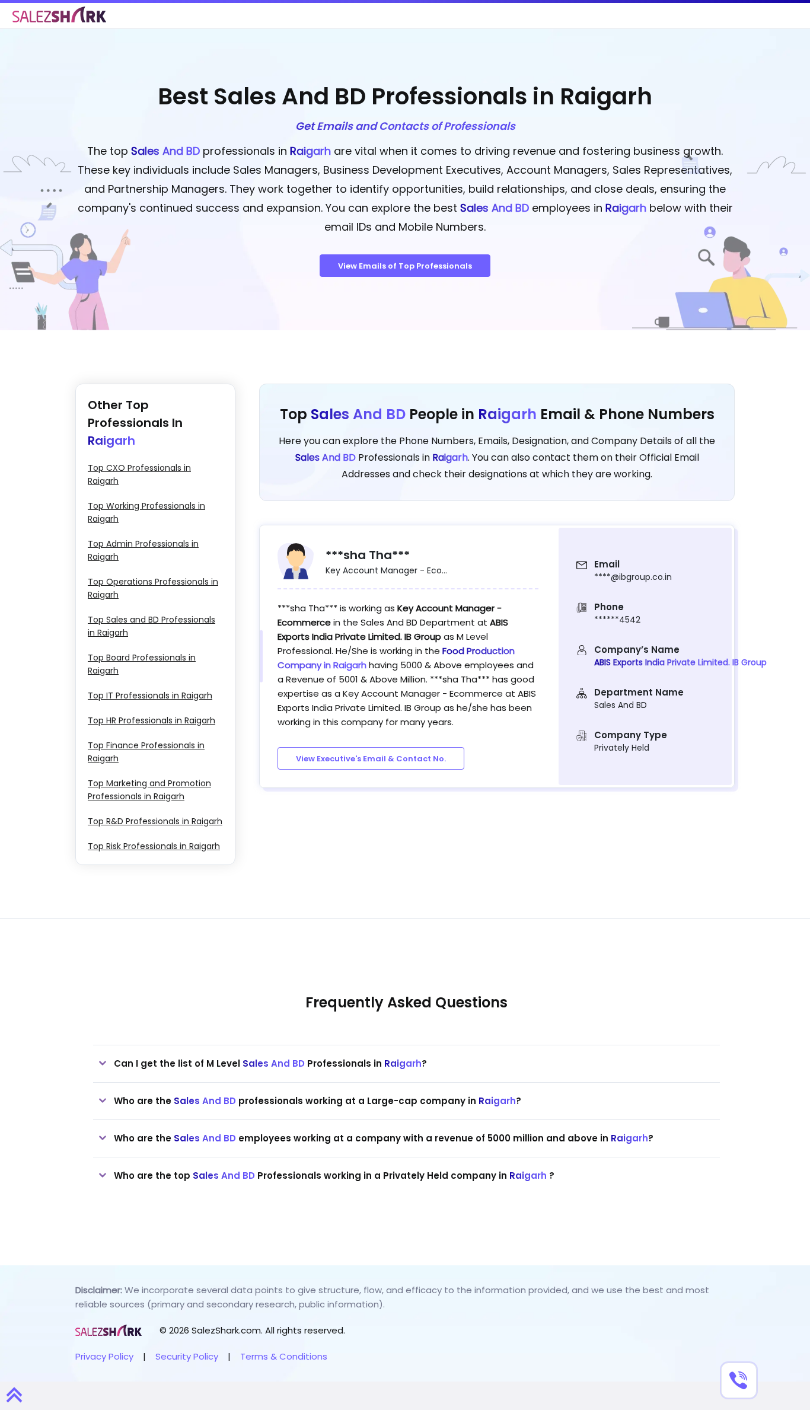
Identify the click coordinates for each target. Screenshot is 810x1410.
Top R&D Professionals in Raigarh (155, 821)
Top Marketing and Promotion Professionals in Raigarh (149, 789)
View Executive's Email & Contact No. (371, 758)
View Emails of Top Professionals (405, 266)
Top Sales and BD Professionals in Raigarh (151, 626)
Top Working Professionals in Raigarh (146, 512)
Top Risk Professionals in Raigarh (154, 846)
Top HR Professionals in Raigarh (151, 720)
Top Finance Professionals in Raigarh (146, 751)
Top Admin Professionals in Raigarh (143, 550)
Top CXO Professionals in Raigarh (139, 474)
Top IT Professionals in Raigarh (150, 695)
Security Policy (186, 1356)
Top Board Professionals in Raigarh (142, 664)
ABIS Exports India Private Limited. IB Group (680, 662)
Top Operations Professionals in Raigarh (153, 588)
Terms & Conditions (283, 1356)
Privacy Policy (104, 1356)
